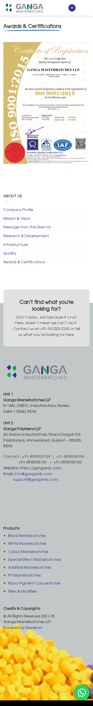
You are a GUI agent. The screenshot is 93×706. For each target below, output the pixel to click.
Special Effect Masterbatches (34, 559)
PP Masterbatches (24, 575)
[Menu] (72, 8)
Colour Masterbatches (28, 551)
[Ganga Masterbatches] (32, 8)
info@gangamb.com (33, 473)
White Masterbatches (27, 543)
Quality (9, 253)
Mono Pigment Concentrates (34, 583)
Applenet (34, 627)
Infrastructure (15, 244)
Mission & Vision (16, 218)
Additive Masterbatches (29, 567)
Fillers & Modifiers (22, 591)
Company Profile (18, 209)
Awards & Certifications (24, 261)
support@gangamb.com (35, 479)
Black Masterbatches (27, 535)
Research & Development (26, 235)
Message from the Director (27, 226)
